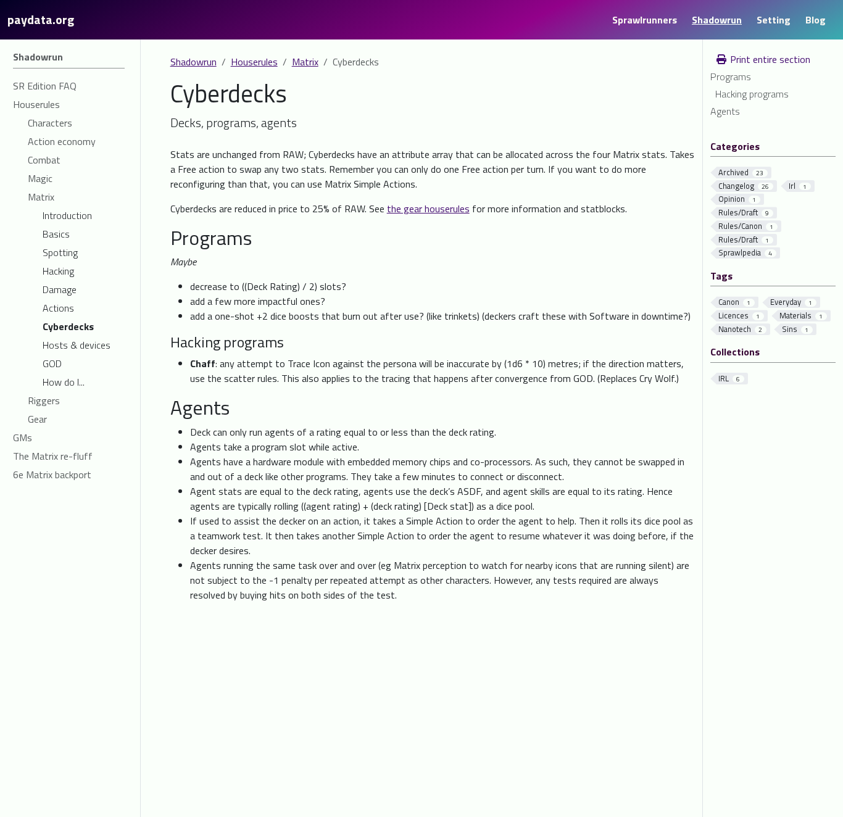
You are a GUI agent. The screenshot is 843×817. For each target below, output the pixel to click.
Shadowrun (193, 61)
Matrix (305, 61)
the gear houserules (428, 208)
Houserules (254, 61)
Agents (725, 111)
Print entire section (769, 59)
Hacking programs (752, 93)
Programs (730, 76)
